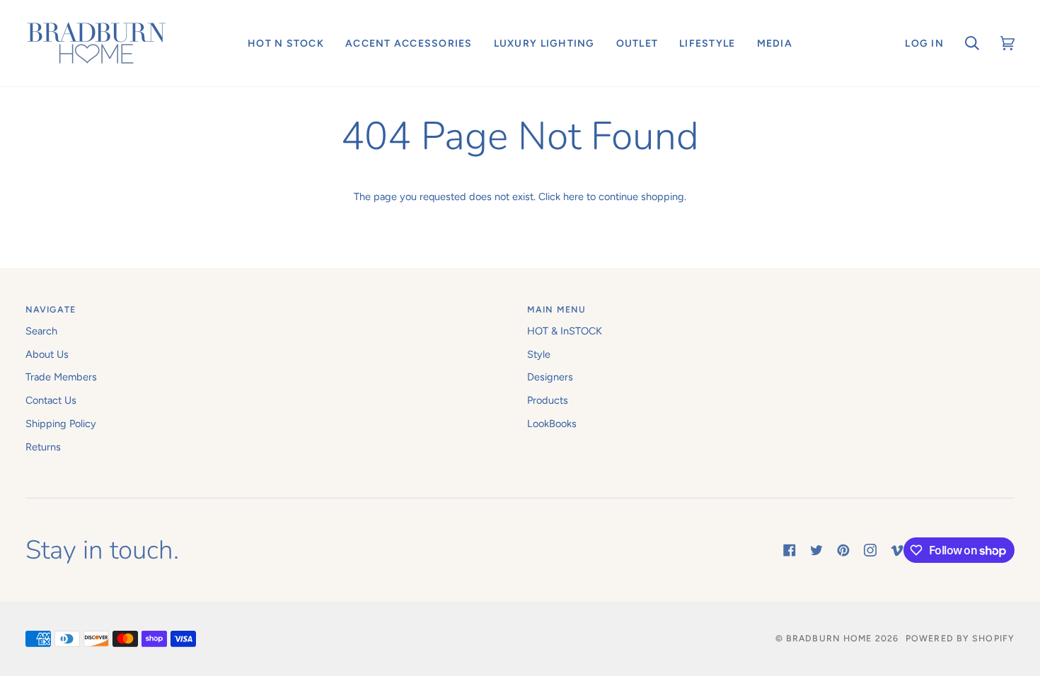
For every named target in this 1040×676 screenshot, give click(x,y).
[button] (286, 43)
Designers (550, 377)
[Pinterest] (843, 550)
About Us (47, 354)
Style (538, 354)
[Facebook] (789, 550)
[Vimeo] (897, 550)
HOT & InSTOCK (564, 331)
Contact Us (50, 400)
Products (547, 400)
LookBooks (552, 423)
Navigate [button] (50, 309)
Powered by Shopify (960, 638)
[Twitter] (816, 550)
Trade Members (61, 377)
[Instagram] (870, 550)
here (573, 196)
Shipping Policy (60, 423)
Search (41, 331)
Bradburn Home (829, 638)
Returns (43, 447)
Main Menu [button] (556, 309)
